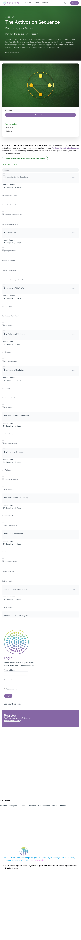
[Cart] (61, 3)
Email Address (9, 670)
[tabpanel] (40, 153)
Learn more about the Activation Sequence (25, 158)
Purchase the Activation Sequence (65, 148)
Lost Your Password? (12, 704)
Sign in (66, 3)
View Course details (12, 53)
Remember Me (11, 689)
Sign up (74, 3)
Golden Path (10, 17)
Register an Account (12, 721)
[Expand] (4, 180)
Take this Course (40, 115)
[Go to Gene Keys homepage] (11, 2)
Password (8, 679)
